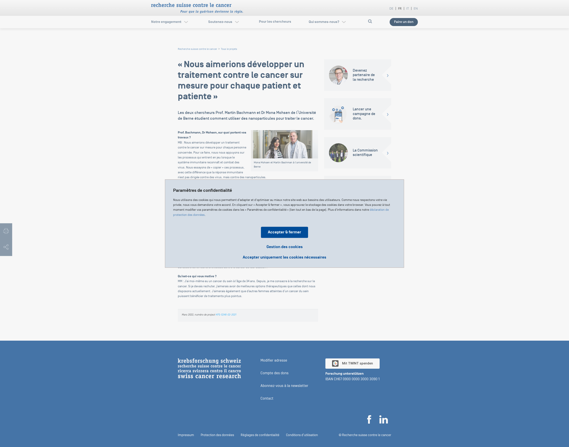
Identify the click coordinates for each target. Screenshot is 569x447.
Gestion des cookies (284, 247)
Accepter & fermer (284, 232)
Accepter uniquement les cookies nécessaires (284, 257)
